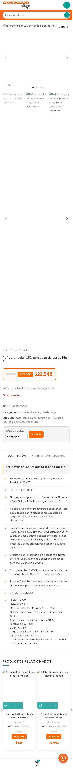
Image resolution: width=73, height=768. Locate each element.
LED (53, 417)
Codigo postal (14, 431)
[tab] (17, 455)
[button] (6, 57)
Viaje (54, 412)
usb (36, 421)
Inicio (5, 350)
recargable (9, 421)
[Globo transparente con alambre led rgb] (53, 689)
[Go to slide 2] (36, 87)
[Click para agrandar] (9, 84)
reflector (21, 421)
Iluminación (23, 412)
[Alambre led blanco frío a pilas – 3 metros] (19, 689)
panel (60, 417)
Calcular (36, 434)
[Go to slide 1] (33, 87)
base (18, 417)
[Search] (67, 15)
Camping (36, 412)
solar (30, 421)
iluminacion (44, 417)
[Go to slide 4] (43, 87)
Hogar (15, 350)
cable (26, 417)
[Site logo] (16, 4)
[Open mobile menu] (67, 5)
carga (33, 417)
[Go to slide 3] (40, 87)
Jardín (25, 350)
